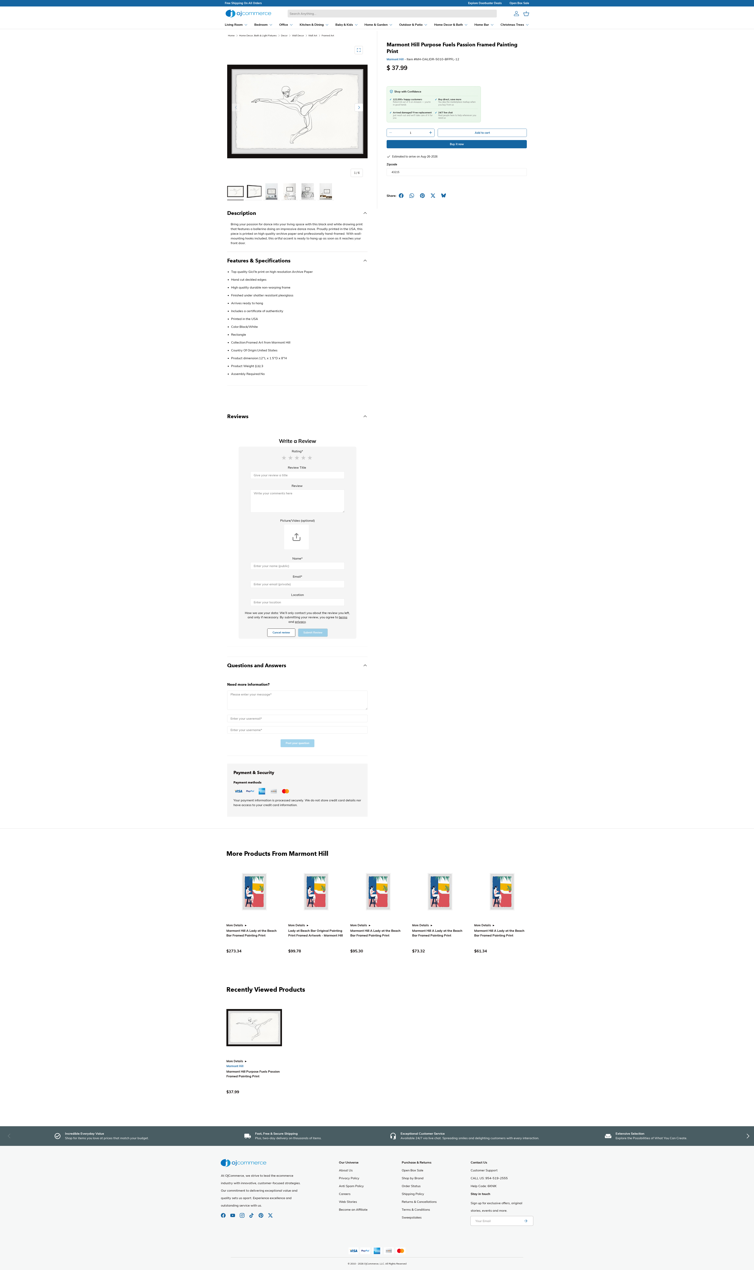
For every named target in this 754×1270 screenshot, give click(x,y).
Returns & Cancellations (419, 1202)
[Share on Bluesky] (443, 196)
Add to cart (482, 133)
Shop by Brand (413, 1178)
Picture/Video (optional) (297, 520)
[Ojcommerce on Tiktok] (252, 1213)
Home (231, 35)
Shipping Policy (413, 1194)
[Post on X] (433, 196)
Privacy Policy (349, 1178)
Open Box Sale (412, 1170)
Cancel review (281, 632)
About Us (346, 1170)
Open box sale (519, 3)
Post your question (297, 743)
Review (297, 486)
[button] (284, 457)
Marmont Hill (395, 59)
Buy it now (457, 144)
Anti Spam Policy (351, 1186)
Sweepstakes (412, 1217)
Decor (284, 35)
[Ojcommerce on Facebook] (223, 1213)
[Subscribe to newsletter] (525, 1221)
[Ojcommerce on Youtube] (233, 1213)
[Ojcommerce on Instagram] (242, 1213)
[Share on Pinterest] (422, 196)
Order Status (411, 1186)
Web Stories (348, 1202)
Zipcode (392, 164)
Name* (297, 558)
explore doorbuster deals (485, 3)
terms (343, 617)
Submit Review (312, 632)
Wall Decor (298, 35)
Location (297, 595)
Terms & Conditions (416, 1209)
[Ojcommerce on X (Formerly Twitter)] (270, 1213)
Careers (344, 1194)
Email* (297, 576)
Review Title (297, 467)
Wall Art (312, 35)
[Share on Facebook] (401, 196)
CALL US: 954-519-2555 (489, 1178)
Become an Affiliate (353, 1209)
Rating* (297, 451)
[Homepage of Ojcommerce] (248, 13)
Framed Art (328, 35)
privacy (300, 622)
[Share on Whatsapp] (411, 196)
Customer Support (484, 1170)
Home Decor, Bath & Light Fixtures (258, 35)
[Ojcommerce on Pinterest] (261, 1213)
